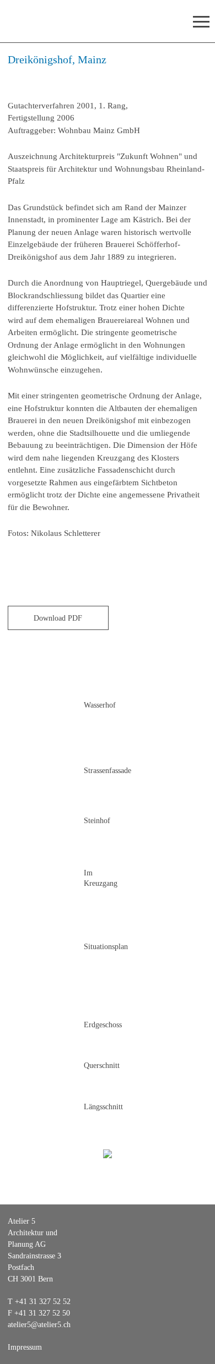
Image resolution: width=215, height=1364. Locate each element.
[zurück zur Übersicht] (107, 1153)
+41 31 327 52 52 (43, 1301)
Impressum (25, 1347)
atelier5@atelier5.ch (39, 1325)
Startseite (43, 21)
